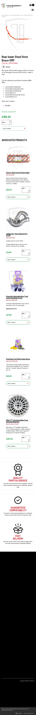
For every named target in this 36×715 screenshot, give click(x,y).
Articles (4, 608)
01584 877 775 (8, 648)
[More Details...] (18, 158)
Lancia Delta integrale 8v (15, 15)
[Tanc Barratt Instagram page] (8, 665)
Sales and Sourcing (7, 619)
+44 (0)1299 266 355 (11, 645)
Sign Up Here (7, 583)
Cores (3, 602)
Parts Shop (7, 15)
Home (3, 15)
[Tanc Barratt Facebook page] (4, 665)
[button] (32, 10)
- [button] (10, 123)
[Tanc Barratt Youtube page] (13, 665)
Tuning (22, 15)
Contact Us (5, 613)
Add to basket (7, 128)
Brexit (3, 605)
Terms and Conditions (8, 622)
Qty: (3, 122)
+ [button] (10, 121)
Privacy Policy (6, 616)
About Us (4, 611)
